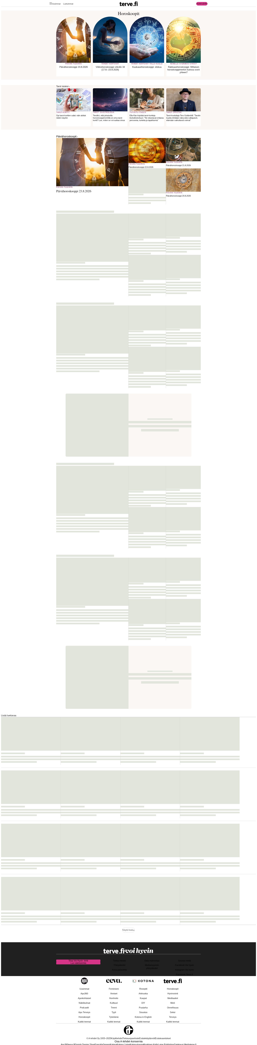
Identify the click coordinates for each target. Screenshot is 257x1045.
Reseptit (143, 989)
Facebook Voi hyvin (184, 965)
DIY (143, 1003)
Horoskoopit (84, 1017)
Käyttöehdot (116, 1038)
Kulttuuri (114, 1003)
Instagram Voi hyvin (184, 970)
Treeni (114, 1008)
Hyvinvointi (172, 993)
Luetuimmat (68, 4)
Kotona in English (143, 1017)
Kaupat (143, 998)
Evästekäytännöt (147, 1038)
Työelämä (113, 1017)
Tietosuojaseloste (130, 1038)
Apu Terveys (84, 1012)
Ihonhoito (113, 998)
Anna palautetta (119, 970)
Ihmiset (113, 993)
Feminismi (114, 989)
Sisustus (143, 1012)
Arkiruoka (143, 993)
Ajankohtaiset (84, 998)
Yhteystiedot (119, 965)
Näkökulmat (84, 1003)
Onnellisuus (172, 1008)
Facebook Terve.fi (184, 974)
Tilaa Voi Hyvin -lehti (78, 961)
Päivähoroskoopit (66, 136)
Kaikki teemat (84, 1022)
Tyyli (114, 1012)
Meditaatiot (172, 998)
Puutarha (143, 1008)
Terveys (172, 1017)
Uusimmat (56, 4)
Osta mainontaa (151, 961)
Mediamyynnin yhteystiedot (152, 966)
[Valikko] (51, 4)
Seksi (172, 1012)
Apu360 (84, 993)
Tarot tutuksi (62, 86)
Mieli (172, 1003)
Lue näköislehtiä (78, 963)
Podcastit (84, 1008)
